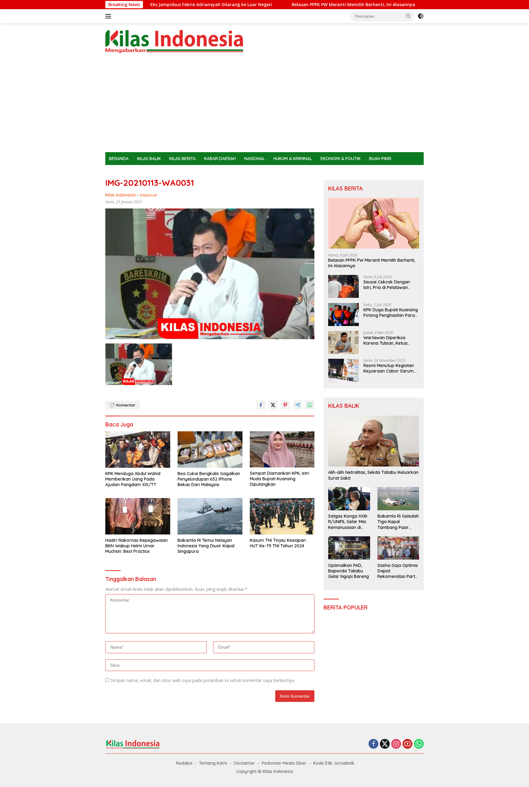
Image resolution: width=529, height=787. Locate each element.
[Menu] (109, 16)
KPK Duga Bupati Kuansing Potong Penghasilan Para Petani (390, 312)
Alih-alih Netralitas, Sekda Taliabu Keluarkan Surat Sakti (373, 475)
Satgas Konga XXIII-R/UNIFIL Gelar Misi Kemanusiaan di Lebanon (348, 522)
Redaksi (184, 763)
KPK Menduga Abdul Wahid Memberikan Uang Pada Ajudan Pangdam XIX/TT (132, 479)
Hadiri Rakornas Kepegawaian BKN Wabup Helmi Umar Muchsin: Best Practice (136, 546)
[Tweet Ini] (273, 405)
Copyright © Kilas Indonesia (264, 771)
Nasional (148, 195)
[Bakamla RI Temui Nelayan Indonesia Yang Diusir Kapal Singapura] (210, 516)
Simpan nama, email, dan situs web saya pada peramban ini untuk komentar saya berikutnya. (203, 680)
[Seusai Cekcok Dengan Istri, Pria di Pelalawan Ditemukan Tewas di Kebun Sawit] (343, 286)
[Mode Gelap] (421, 16)
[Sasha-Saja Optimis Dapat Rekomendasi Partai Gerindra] (398, 548)
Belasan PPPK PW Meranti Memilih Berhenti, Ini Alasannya (307, 4)
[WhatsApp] (419, 744)
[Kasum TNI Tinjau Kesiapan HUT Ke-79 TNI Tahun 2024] (282, 516)
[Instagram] (396, 744)
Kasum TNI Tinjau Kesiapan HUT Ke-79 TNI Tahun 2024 (278, 543)
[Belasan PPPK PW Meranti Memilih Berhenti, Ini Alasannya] (373, 223)
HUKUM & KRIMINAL (292, 158)
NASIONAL (254, 158)
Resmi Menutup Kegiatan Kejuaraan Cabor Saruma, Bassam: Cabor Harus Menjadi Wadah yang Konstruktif (390, 368)
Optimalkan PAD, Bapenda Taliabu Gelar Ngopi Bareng (348, 571)
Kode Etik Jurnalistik (334, 763)
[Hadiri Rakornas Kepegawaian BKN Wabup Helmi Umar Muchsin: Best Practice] (137, 516)
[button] (408, 16)
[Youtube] (407, 744)
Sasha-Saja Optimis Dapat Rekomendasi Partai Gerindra (398, 571)
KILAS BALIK (149, 158)
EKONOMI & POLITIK (341, 158)
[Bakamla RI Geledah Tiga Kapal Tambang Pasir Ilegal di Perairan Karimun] (398, 498)
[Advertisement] (264, 106)
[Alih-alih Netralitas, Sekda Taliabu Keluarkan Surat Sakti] (373, 441)
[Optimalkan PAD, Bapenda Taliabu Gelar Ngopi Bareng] (349, 548)
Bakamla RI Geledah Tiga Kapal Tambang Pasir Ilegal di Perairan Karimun (398, 522)
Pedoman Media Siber (284, 763)
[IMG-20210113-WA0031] (138, 364)
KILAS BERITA (182, 158)
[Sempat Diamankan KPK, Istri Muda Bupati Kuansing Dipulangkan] (282, 449)
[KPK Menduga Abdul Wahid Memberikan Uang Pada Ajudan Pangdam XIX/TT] (137, 449)
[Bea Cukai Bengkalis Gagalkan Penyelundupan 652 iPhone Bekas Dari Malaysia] (210, 449)
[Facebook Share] (260, 405)
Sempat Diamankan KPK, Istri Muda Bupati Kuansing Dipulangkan (279, 478)
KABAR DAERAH (220, 158)
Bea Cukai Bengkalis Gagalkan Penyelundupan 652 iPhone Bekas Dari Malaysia (209, 479)
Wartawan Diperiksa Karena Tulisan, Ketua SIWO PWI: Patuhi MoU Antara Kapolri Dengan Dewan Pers (387, 340)
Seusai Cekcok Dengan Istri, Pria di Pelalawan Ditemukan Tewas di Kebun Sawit (390, 284)
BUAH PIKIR (380, 158)
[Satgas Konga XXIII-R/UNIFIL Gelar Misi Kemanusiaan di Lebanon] (349, 498)
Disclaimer (244, 763)
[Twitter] (385, 744)
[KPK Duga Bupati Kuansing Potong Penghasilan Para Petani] (343, 314)
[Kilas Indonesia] (174, 41)
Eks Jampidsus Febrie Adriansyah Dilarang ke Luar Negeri (165, 4)
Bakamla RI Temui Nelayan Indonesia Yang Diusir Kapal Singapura (206, 546)
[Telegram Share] (297, 405)
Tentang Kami (213, 763)
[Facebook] (373, 744)
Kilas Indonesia (120, 195)
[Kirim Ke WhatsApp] (309, 405)
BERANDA (119, 158)
